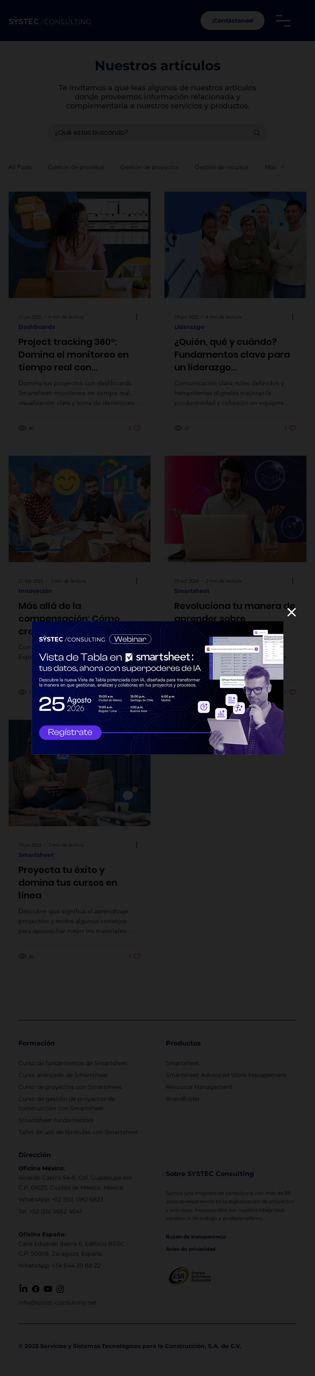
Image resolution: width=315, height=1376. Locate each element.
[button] (292, 612)
